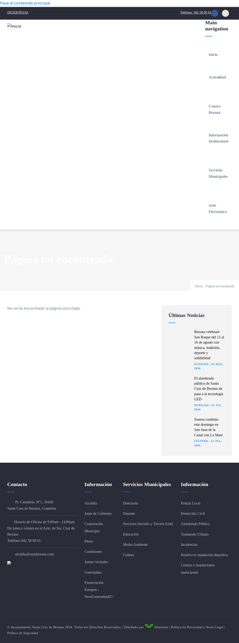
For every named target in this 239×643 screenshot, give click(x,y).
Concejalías (93, 572)
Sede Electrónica (218, 208)
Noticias (201, 364)
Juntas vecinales (96, 562)
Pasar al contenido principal (25, 3)
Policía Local (190, 503)
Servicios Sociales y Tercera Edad (148, 524)
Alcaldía (90, 503)
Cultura (201, 441)
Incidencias (189, 545)
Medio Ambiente (135, 545)
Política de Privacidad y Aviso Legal (197, 627)
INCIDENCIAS (17, 12)
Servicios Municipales (218, 173)
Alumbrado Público (195, 524)
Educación (131, 534)
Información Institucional (218, 138)
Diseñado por (134, 627)
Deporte (129, 513)
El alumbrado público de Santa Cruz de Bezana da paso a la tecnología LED (208, 388)
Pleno (88, 541)
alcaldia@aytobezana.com (34, 554)
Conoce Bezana (215, 109)
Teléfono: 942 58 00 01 (195, 12)
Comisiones (93, 552)
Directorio (130, 503)
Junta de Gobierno (98, 513)
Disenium (160, 627)
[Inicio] (14, 27)
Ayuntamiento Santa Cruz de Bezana (37, 627)
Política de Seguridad (22, 633)
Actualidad (217, 77)
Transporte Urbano (195, 534)
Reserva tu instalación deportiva (204, 555)
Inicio (213, 55)
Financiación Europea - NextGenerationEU (98, 590)
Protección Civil (193, 513)
